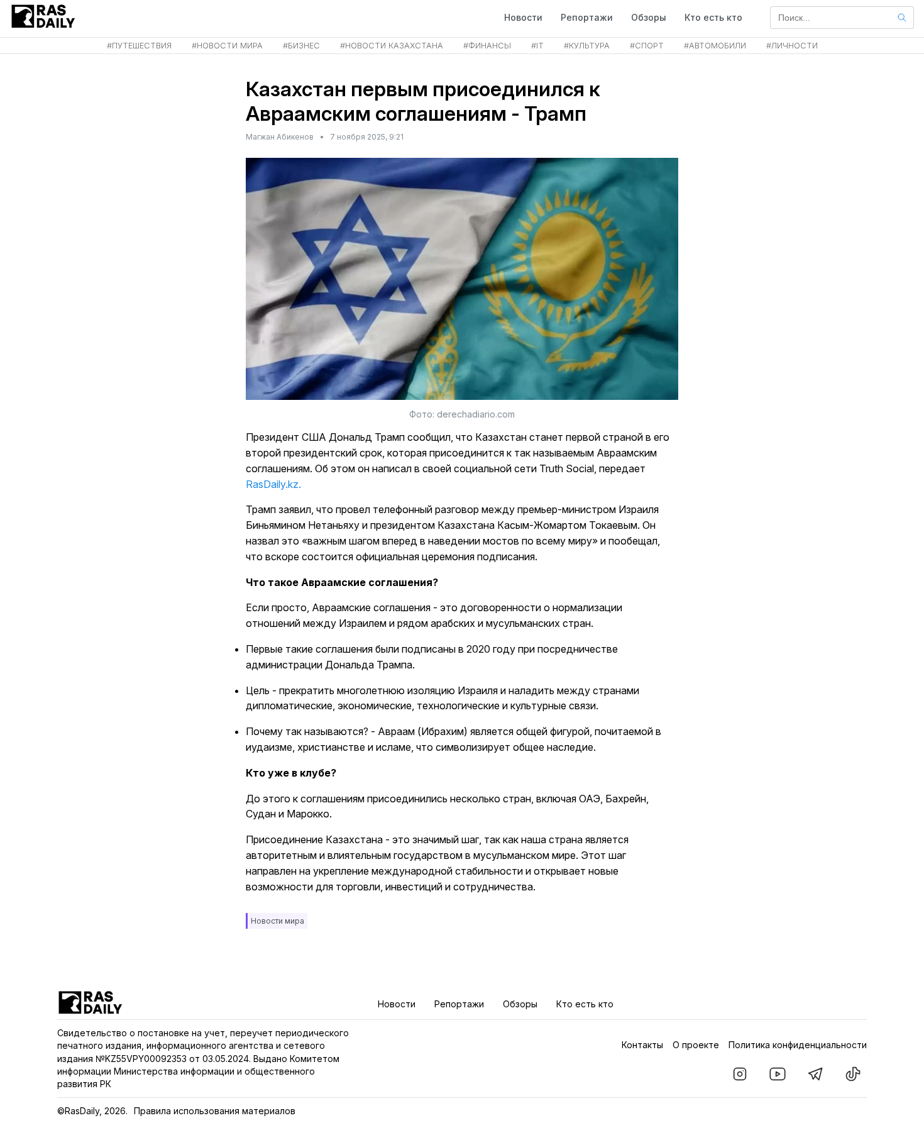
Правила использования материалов (214, 1110)
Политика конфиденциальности (798, 1044)
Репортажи (587, 17)
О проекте (696, 1044)
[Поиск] (902, 17)
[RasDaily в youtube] (777, 1074)
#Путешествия (139, 45)
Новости (523, 17)
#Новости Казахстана (391, 45)
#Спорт (647, 45)
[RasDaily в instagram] (740, 1074)
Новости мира (277, 921)
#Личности (792, 45)
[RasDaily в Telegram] (815, 1074)
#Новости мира (227, 45)
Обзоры (648, 17)
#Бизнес (301, 45)
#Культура (587, 45)
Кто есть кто (713, 17)
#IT (537, 45)
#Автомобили (715, 45)
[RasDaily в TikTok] (853, 1074)
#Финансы (487, 45)
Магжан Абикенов (280, 136)
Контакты (642, 1044)
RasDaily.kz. (273, 484)
